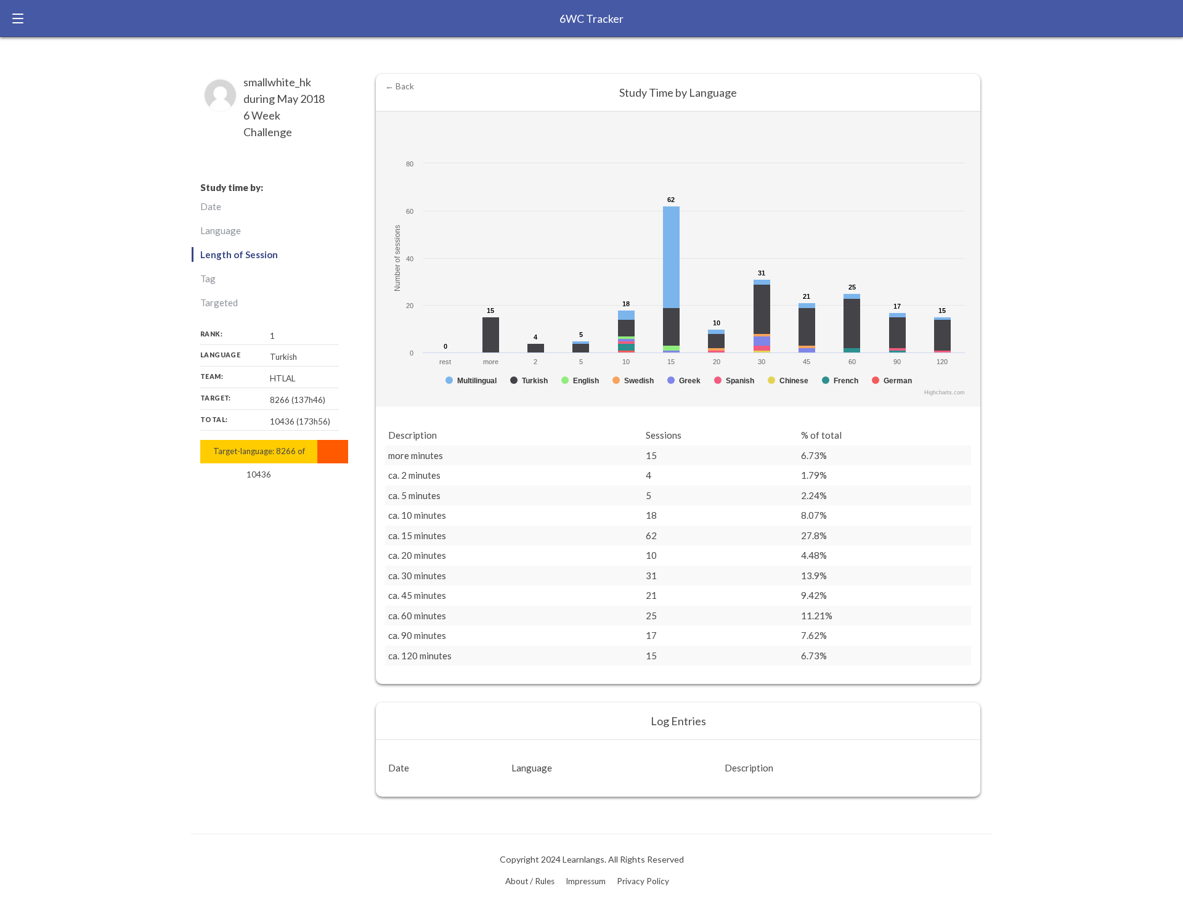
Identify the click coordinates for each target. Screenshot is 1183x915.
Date (210, 206)
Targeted (219, 302)
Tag (208, 278)
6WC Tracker (591, 18)
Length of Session (239, 254)
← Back (399, 86)
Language (220, 230)
